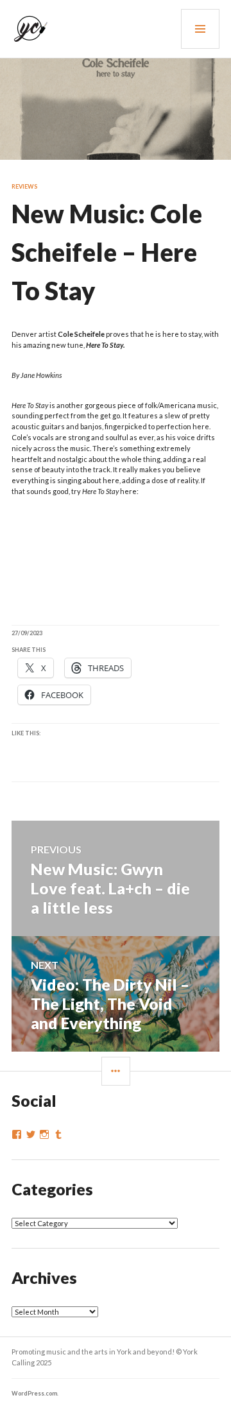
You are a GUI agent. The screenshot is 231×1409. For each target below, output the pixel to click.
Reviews (24, 186)
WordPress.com (34, 1393)
